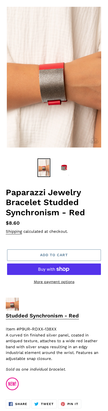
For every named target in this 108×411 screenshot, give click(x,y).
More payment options (54, 282)
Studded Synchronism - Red (42, 315)
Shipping (14, 231)
